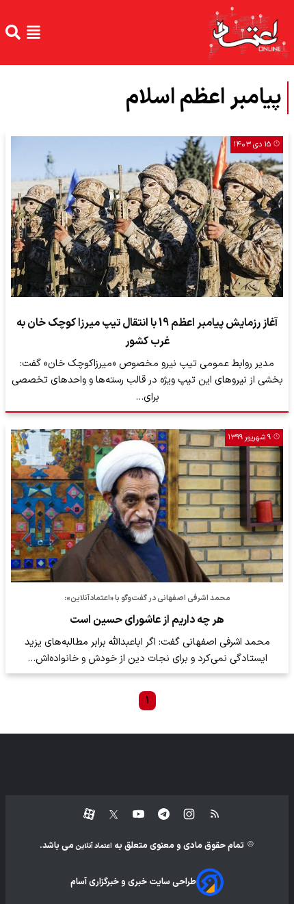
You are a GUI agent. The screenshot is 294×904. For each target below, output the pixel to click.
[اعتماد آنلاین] (247, 32)
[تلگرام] (157, 815)
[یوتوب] (131, 815)
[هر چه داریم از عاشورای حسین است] (147, 505)
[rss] (208, 815)
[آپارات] (83, 815)
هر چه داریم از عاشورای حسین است (147, 620)
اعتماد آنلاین (93, 846)
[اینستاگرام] (182, 815)
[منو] (33, 32)
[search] (13, 32)
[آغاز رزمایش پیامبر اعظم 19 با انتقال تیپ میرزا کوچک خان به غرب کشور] (147, 216)
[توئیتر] (106, 815)
